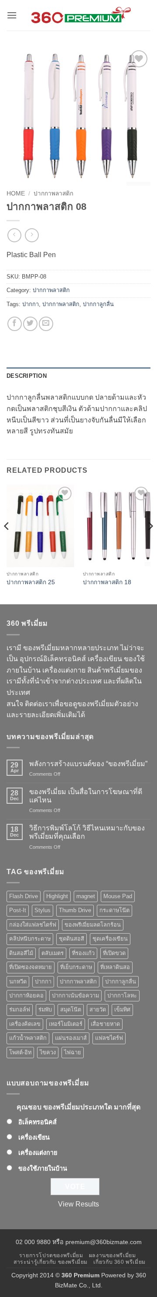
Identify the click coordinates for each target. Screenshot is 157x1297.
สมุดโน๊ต (70, 1009)
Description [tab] (27, 376)
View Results (78, 1204)
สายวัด (97, 1009)
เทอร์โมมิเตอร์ (65, 1024)
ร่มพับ (45, 1009)
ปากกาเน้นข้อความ (75, 995)
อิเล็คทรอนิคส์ (37, 1122)
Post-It (17, 910)
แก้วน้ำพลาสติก (28, 1038)
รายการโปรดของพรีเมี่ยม (51, 1255)
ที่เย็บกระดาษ (76, 967)
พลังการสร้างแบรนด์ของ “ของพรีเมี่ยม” (88, 763)
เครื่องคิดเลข (25, 1024)
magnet (85, 896)
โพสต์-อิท (20, 1052)
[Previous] (7, 544)
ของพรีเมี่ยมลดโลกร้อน (93, 924)
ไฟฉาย (72, 1052)
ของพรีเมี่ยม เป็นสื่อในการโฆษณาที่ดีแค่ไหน (85, 796)
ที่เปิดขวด (114, 953)
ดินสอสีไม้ (21, 953)
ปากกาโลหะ (122, 995)
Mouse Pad (117, 896)
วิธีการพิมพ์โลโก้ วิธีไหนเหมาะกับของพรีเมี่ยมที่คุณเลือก (87, 832)
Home (16, 193)
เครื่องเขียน (34, 1137)
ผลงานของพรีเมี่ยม (112, 1255)
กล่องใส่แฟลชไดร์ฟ (32, 924)
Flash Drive (23, 896)
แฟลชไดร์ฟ (109, 1038)
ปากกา (30, 304)
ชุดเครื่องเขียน (110, 938)
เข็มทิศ (122, 1009)
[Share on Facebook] (14, 324)
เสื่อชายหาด (105, 1024)
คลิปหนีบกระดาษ (30, 938)
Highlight (57, 896)
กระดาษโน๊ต (114, 910)
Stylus (42, 910)
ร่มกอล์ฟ (19, 1009)
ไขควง (48, 1052)
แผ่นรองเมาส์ (71, 1038)
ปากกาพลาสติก (53, 193)
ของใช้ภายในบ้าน (42, 1168)
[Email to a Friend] (46, 324)
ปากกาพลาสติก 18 (107, 582)
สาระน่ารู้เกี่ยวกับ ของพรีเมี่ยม (51, 1262)
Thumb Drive (75, 910)
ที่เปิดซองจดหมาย (30, 967)
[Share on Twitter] (30, 324)
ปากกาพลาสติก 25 (31, 582)
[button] (12, 15)
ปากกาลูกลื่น (98, 304)
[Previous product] (31, 235)
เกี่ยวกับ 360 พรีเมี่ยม (119, 1262)
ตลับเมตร (52, 953)
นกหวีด (18, 981)
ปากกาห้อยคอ (26, 995)
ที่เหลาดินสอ (115, 967)
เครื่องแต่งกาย (37, 1152)
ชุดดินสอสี (71, 938)
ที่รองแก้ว (83, 953)
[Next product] (14, 235)
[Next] (150, 544)
